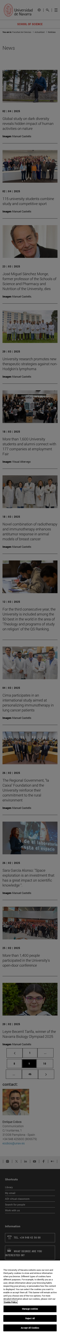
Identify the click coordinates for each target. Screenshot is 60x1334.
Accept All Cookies (30, 1327)
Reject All (30, 1318)
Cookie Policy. (10, 1302)
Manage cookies (30, 1308)
